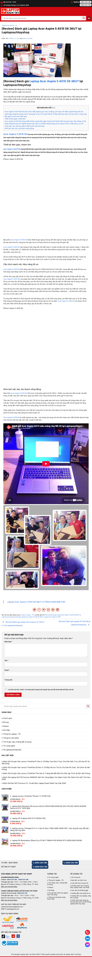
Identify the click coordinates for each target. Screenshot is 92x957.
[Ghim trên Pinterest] (53, 609)
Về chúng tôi (75, 877)
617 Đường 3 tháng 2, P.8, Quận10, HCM (16, 5)
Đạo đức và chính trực (79, 880)
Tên (6, 660)
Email (7, 670)
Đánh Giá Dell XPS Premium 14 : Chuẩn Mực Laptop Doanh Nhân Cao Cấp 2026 (34, 783)
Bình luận (8, 642)
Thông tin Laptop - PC (9, 25)
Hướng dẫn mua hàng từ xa (80, 893)
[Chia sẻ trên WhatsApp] (34, 609)
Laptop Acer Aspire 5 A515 (52, 617)
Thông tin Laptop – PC (12, 734)
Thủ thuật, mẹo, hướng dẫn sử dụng (17, 742)
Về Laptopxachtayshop (12, 750)
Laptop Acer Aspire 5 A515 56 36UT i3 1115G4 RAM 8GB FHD (36, 602)
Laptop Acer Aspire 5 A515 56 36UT (54, 81)
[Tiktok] (3, 936)
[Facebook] (18, 936)
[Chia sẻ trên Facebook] (39, 609)
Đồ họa (6, 722)
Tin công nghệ (9, 746)
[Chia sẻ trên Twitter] (43, 609)
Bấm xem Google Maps (9, 886)
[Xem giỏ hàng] (89, 18)
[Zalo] (8, 936)
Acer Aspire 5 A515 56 (11, 149)
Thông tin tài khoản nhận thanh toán (56, 898)
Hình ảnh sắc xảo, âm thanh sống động (19, 128)
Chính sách (7, 718)
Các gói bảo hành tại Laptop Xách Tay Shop (57, 894)
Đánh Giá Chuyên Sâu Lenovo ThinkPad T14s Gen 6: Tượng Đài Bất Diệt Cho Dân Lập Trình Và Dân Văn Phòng (46, 773)
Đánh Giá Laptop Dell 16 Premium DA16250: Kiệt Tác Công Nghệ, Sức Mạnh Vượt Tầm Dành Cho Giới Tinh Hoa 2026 (46, 778)
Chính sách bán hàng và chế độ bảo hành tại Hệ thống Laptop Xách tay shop (80, 902)
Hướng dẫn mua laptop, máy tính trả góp (80, 896)
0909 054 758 (40, 867)
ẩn (54, 108)
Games (6, 726)
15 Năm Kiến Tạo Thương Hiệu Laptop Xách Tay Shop (79, 886)
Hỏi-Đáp (6, 730)
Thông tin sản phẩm (11, 738)
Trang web (8, 680)
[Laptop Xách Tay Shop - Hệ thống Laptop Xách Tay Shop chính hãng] (10, 11)
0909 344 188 (86, 5)
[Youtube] (13, 936)
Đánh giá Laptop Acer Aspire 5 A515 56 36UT (29, 617)
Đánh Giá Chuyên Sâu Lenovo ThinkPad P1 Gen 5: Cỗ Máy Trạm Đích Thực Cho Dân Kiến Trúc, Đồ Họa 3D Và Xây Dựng (46, 763)
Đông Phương (28, 38)
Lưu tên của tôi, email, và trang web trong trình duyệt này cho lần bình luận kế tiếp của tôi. (41, 689)
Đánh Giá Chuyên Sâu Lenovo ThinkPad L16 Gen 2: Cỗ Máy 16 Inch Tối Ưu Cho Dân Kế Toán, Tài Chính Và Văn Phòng (46, 768)
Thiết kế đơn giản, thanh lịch (15, 119)
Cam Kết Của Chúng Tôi (79, 883)
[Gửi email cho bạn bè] (48, 609)
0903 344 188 (86, 2)
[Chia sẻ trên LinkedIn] (57, 609)
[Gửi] (84, 18)
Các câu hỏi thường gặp (79, 890)
